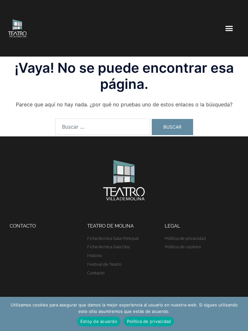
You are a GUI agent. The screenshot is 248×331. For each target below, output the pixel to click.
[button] (229, 28)
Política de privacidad (149, 321)
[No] (240, 314)
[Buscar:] (102, 127)
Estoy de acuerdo (98, 321)
